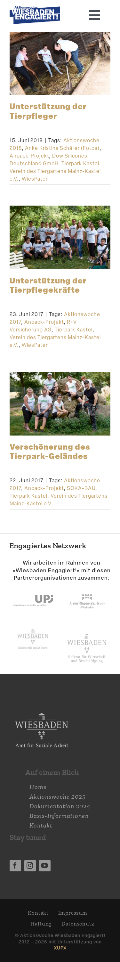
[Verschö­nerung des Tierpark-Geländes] (60, 403)
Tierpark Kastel (80, 163)
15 (64, 261)
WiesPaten (35, 178)
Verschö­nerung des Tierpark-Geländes (50, 451)
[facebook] (15, 865)
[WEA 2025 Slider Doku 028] (35, 9)
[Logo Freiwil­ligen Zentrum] (87, 588)
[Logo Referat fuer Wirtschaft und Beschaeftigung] (86, 632)
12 (97, 252)
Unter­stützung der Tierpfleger (48, 111)
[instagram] (30, 865)
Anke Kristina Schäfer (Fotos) (62, 148)
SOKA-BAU (81, 488)
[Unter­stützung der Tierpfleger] (60, 63)
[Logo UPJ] (33, 588)
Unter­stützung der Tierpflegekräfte (48, 285)
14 (56, 261)
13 (104, 252)
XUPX (60, 948)
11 (89, 252)
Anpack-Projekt (29, 155)
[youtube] (45, 865)
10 (82, 252)
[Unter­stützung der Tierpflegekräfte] (60, 237)
